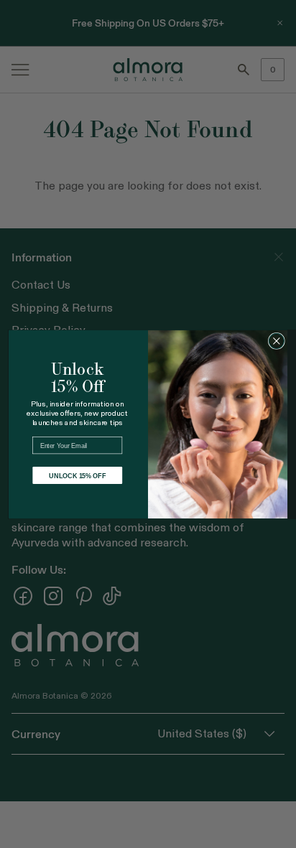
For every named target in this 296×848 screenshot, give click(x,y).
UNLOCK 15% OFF (77, 474)
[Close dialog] (276, 340)
